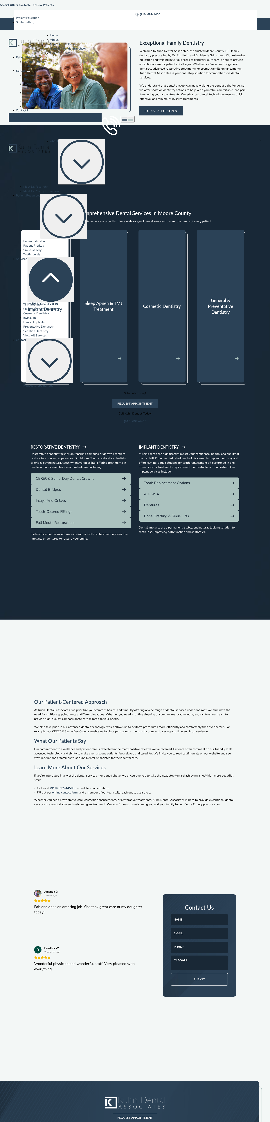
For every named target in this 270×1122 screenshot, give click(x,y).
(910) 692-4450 (150, 14)
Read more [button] (42, 997)
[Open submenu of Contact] (49, 360)
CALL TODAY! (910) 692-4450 (77, 118)
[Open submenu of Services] (28, 71)
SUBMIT (199, 979)
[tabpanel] (135, 502)
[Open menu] (128, 119)
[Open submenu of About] (59, 40)
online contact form (65, 793)
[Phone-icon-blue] (136, 14)
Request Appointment (31, 118)
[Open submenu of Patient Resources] (41, 58)
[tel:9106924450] (111, 118)
